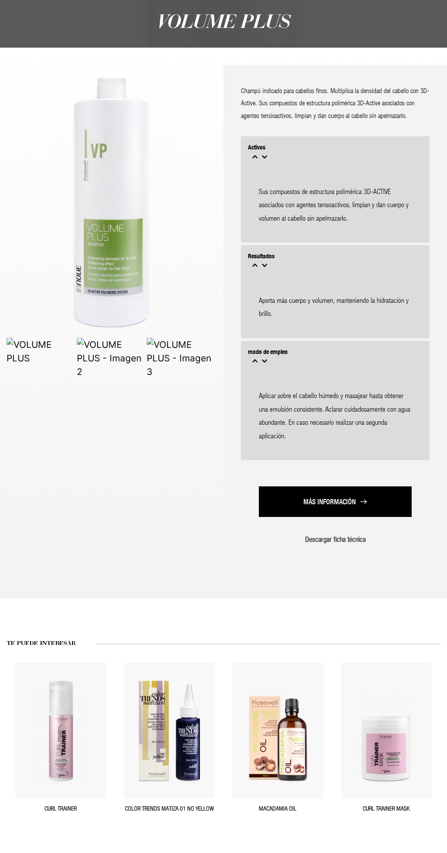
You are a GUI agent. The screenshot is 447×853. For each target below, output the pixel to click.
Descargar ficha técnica (335, 539)
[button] (335, 153)
